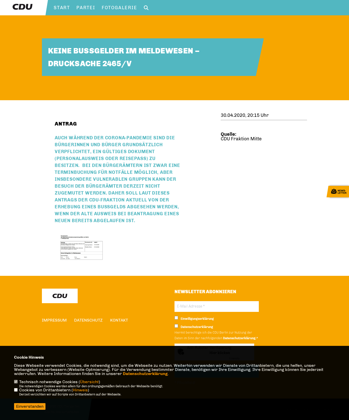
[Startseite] (60, 296)
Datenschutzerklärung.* (240, 338)
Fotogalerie (119, 7)
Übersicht (89, 381)
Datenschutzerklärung (145, 373)
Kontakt (119, 320)
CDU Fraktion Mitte (241, 139)
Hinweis (80, 390)
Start (62, 7)
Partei (85, 7)
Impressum (54, 320)
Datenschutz (88, 320)
